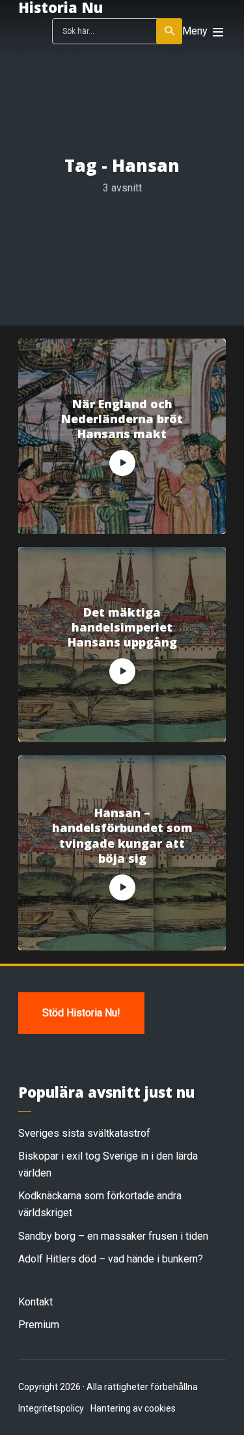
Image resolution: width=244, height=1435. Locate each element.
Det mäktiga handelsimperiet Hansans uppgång (122, 627)
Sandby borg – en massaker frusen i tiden (113, 1236)
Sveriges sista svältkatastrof (84, 1133)
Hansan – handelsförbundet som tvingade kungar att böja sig (122, 835)
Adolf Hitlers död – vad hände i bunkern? (110, 1259)
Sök (169, 31)
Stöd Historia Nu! (81, 1013)
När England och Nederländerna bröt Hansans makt (122, 419)
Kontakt (35, 1302)
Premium (38, 1324)
